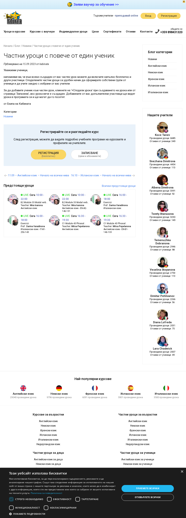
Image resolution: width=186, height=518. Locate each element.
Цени (95, 31)
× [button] (182, 471)
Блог (17, 45)
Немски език (155, 72)
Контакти (146, 31)
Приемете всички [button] (147, 488)
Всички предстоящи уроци (119, 186)
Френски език (156, 79)
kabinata (44, 64)
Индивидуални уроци (73, 31)
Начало (8, 45)
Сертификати (112, 31)
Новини (27, 45)
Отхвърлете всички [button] (148, 497)
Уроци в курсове (14, 31)
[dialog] (93, 493)
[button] (63, 513)
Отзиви (131, 31)
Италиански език (158, 92)
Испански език (156, 85)
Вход (148, 15)
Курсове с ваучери (42, 31)
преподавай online (126, 15)
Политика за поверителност (46, 493)
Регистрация (169, 15)
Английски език (157, 65)
